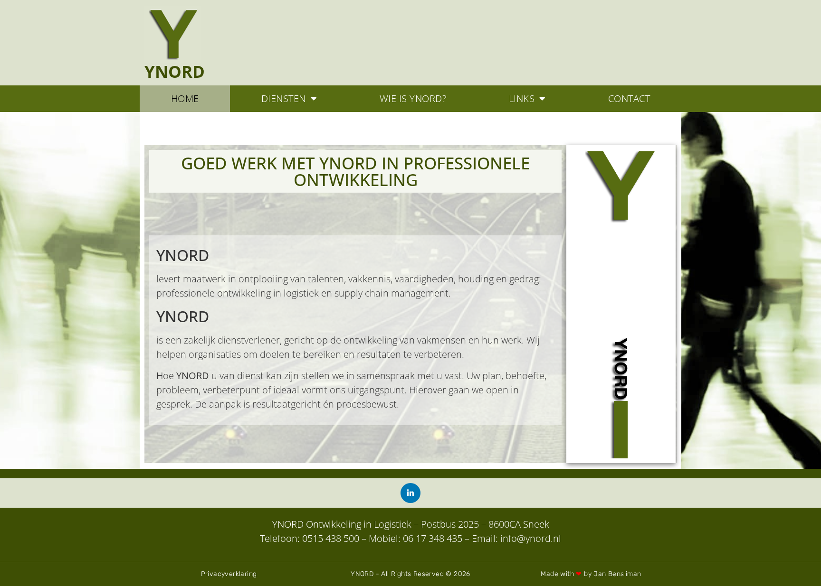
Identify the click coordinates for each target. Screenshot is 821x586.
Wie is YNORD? (413, 98)
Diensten (283, 98)
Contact (629, 98)
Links (522, 98)
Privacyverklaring (229, 574)
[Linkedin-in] (410, 493)
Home (185, 98)
